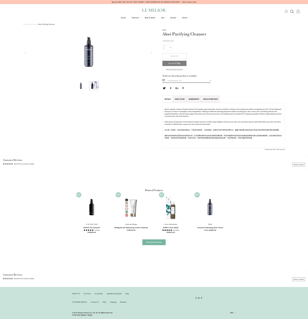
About (184, 18)
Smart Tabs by (277, 149)
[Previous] (25, 52)
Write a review (299, 164)
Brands (173, 18)
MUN (210, 224)
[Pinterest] (183, 88)
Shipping (113, 302)
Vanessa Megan (131, 224)
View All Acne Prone (154, 242)
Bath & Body (150, 18)
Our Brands (99, 293)
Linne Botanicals (170, 224)
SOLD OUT (174, 56)
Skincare (135, 18)
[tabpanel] (223, 125)
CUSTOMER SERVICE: (79, 302)
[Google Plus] (177, 88)
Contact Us (95, 302)
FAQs (104, 302)
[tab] (167, 99)
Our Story (87, 293)
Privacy (83, 315)
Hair (162, 18)
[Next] (151, 52)
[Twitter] (164, 88)
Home (123, 18)
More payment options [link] (174, 69)
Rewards (123, 302)
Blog (127, 293)
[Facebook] (170, 88)
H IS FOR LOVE (92, 224)
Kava (283, 149)
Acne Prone (33, 24)
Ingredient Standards (114, 293)
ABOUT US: (76, 293)
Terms (90, 315)
